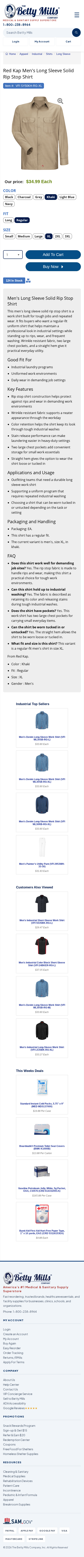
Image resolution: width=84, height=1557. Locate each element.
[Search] (76, 32)
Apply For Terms (13, 1362)
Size (7, 229)
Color (9, 190)
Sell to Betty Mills (14, 1398)
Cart (68, 41)
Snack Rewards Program (19, 1425)
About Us (9, 1380)
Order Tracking (13, 1353)
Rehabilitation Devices (18, 1481)
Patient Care (11, 1485)
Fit (5, 213)
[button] (5, 133)
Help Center (11, 1384)
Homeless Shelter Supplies (20, 1454)
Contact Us (10, 1389)
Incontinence (12, 1490)
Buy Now (51, 266)
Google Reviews (20, 1408)
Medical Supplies (14, 1476)
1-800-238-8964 (25, 1311)
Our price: (14, 182)
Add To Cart (53, 254)
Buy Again (9, 1343)
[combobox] (13, 254)
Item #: (9, 85)
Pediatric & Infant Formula (20, 1495)
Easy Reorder (12, 1348)
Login (7, 1329)
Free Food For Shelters (18, 1449)
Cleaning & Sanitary (16, 1471)
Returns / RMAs (12, 1357)
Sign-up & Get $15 (15, 1430)
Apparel (8, 1499)
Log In (15, 41)
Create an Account (15, 1334)
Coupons (9, 1444)
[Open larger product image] (40, 133)
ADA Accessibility (14, 1403)
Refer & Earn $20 (14, 1435)
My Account (42, 41)
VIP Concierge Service (17, 1394)
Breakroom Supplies (16, 1504)
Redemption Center (16, 1440)
